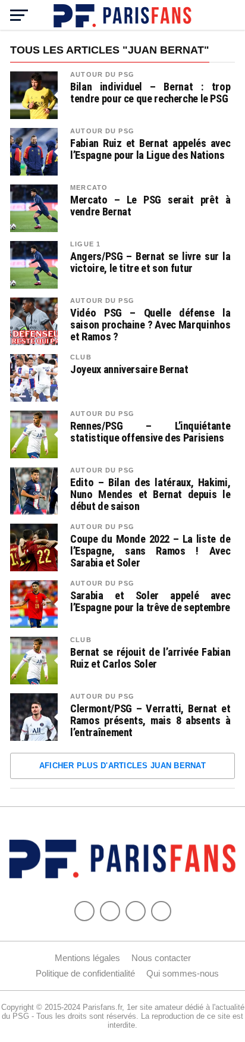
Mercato (89, 187)
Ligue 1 (85, 244)
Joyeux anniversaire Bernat (129, 370)
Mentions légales (87, 958)
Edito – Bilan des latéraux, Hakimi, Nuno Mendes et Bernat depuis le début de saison (150, 494)
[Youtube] (135, 911)
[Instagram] (161, 911)
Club (80, 357)
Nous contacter (161, 958)
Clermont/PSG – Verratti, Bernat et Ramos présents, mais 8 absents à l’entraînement (150, 721)
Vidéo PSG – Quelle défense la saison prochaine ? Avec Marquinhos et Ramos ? (150, 325)
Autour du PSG (102, 74)
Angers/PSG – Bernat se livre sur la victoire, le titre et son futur (150, 262)
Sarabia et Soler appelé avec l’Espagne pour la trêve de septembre (150, 602)
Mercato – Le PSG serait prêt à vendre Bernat (150, 206)
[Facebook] (84, 911)
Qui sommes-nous (182, 973)
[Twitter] (110, 911)
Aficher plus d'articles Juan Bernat (122, 765)
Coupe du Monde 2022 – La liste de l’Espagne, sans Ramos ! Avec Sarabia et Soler (150, 551)
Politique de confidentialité (85, 973)
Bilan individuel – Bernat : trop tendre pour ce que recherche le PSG (150, 93)
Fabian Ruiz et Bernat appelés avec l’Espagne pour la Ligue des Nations (150, 149)
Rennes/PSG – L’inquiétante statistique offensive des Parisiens (150, 432)
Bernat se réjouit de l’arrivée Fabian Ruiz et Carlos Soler (150, 658)
